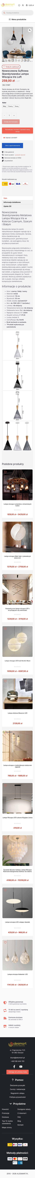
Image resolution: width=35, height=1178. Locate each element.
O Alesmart (22, 1113)
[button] (30, 30)
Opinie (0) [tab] (7, 206)
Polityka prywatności (18, 1097)
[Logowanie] (23, 5)
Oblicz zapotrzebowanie (12, 145)
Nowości (5, 1109)
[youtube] (21, 1067)
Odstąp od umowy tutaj (17, 1072)
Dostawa (5, 1117)
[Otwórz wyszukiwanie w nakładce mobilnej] (17, 12)
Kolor (4, 103)
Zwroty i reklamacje (17, 1089)
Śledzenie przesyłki (17, 1085)
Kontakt (20, 1125)
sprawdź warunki (20, 155)
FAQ (19, 1117)
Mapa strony (7, 1127)
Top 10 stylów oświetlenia (7, 1122)
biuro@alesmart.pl (17, 1058)
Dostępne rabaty (24, 1109)
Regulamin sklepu (17, 1093)
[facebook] (14, 1067)
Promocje (5, 1113)
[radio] (4, 106)
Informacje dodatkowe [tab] (12, 202)
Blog (19, 1121)
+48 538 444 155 (17, 1061)
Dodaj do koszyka (11, 122)
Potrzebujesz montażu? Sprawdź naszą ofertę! (17, 130)
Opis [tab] (5, 198)
